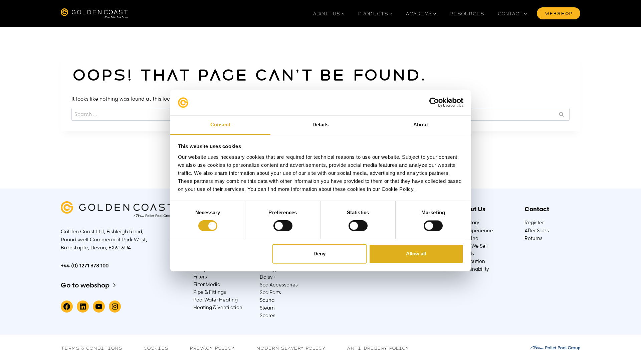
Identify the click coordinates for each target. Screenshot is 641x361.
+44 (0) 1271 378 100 (85, 265)
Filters (200, 277)
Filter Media (206, 284)
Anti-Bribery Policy (378, 348)
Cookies (156, 348)
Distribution (471, 261)
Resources (466, 13)
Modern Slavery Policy (291, 348)
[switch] (282, 226)
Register (534, 223)
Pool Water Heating (215, 300)
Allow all (416, 253)
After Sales (536, 231)
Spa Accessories (279, 285)
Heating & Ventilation (217, 308)
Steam (267, 308)
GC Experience (475, 231)
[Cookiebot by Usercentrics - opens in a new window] (434, 103)
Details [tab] (320, 124)
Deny (319, 253)
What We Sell (472, 246)
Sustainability (473, 269)
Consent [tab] (220, 124)
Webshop (558, 13)
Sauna (267, 300)
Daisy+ (268, 277)
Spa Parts (270, 292)
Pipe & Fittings (209, 292)
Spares (267, 316)
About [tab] (420, 124)
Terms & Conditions (91, 348)
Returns (533, 238)
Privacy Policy (212, 348)
